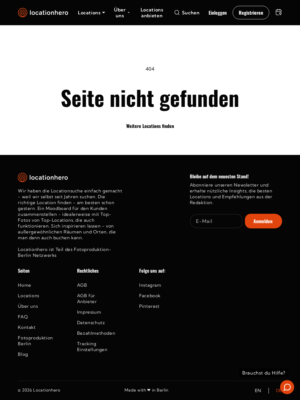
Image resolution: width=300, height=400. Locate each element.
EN (258, 390)
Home (24, 285)
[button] (91, 13)
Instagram (150, 285)
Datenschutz (91, 322)
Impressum (89, 312)
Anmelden (262, 221)
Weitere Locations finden (150, 125)
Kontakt (26, 327)
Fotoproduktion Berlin (35, 340)
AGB (82, 285)
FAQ (23, 316)
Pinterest (149, 306)
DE (279, 390)
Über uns (28, 306)
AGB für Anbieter (87, 298)
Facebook (150, 295)
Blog (23, 354)
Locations (28, 295)
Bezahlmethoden (96, 333)
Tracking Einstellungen (92, 346)
